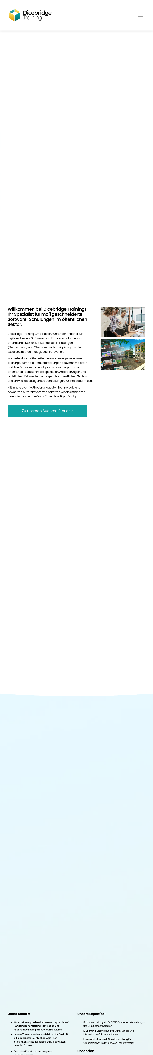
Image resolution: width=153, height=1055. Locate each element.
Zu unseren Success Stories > (47, 410)
